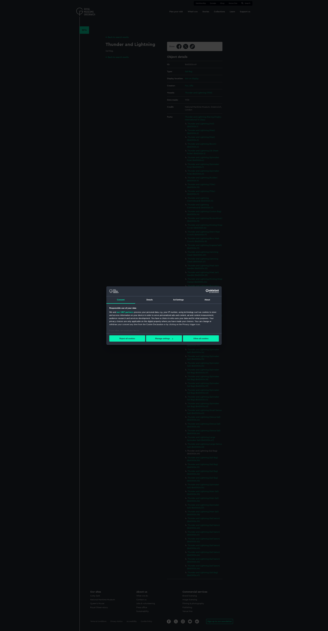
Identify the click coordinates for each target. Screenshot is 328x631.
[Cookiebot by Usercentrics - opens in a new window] (207, 291)
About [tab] (207, 300)
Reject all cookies (127, 338)
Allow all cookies (200, 338)
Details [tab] (149, 300)
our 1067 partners (125, 312)
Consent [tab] (121, 300)
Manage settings (162, 338)
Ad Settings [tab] (178, 300)
